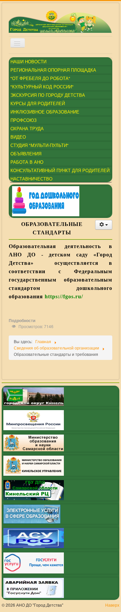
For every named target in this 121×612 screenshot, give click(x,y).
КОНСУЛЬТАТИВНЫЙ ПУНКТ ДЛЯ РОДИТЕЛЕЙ (60, 170)
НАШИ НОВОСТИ (28, 61)
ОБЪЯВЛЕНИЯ (25, 153)
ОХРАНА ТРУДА (27, 128)
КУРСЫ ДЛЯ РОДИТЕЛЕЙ (37, 103)
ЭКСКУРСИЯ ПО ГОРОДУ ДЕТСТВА (47, 95)
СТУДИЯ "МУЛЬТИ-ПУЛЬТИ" (39, 145)
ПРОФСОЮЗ (23, 120)
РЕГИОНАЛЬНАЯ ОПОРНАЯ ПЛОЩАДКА (53, 70)
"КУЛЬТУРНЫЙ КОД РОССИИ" (42, 86)
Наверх (112, 605)
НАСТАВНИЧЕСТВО (31, 178)
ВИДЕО (18, 137)
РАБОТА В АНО (26, 162)
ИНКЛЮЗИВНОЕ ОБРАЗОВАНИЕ (44, 111)
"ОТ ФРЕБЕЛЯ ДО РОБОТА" (40, 78)
